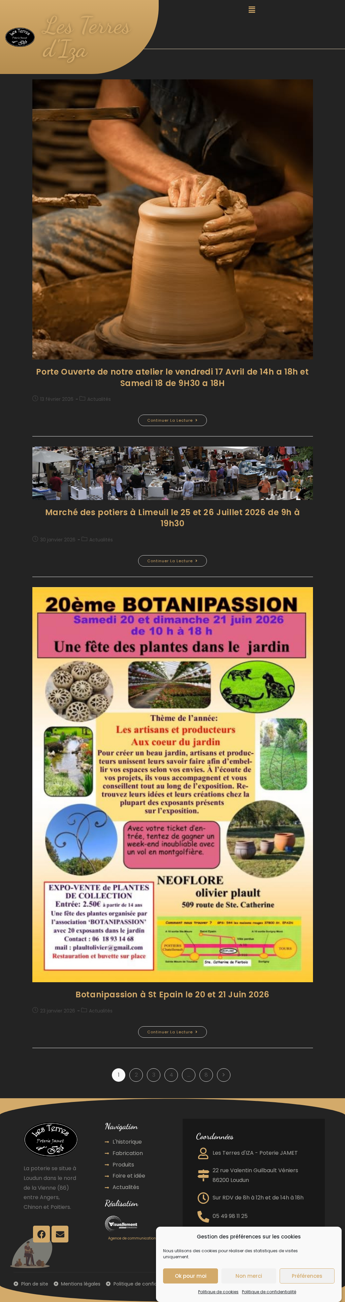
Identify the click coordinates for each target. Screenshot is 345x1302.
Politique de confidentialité (269, 1292)
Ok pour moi (191, 1275)
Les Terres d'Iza (86, 37)
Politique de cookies (218, 1292)
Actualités (99, 399)
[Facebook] (41, 1234)
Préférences (307, 1275)
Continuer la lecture (177, 419)
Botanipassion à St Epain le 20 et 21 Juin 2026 (172, 994)
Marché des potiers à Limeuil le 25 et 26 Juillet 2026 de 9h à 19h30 (172, 518)
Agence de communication (132, 1238)
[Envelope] (60, 1234)
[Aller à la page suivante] (223, 1075)
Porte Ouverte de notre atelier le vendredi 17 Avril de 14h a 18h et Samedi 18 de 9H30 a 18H (172, 377)
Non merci (249, 1275)
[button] (251, 9)
